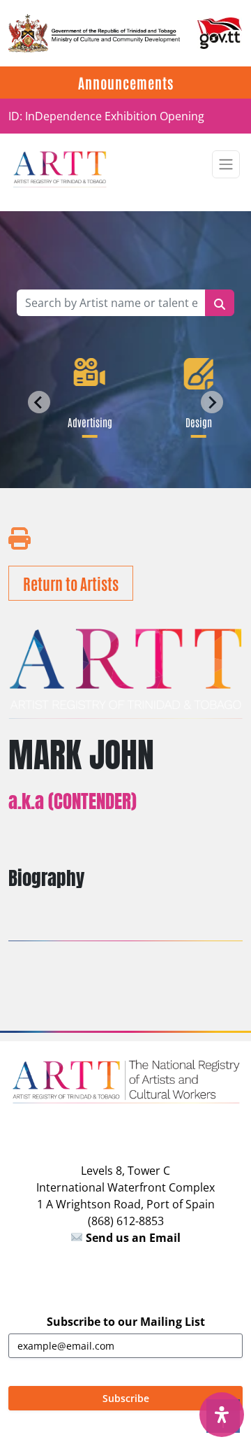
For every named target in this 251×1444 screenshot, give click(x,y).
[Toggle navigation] (226, 164)
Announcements (126, 82)
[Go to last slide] (39, 402)
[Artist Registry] (59, 167)
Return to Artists (71, 583)
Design (196, 422)
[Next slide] (212, 402)
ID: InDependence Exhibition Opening (106, 116)
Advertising (88, 422)
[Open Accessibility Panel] (221, 1414)
